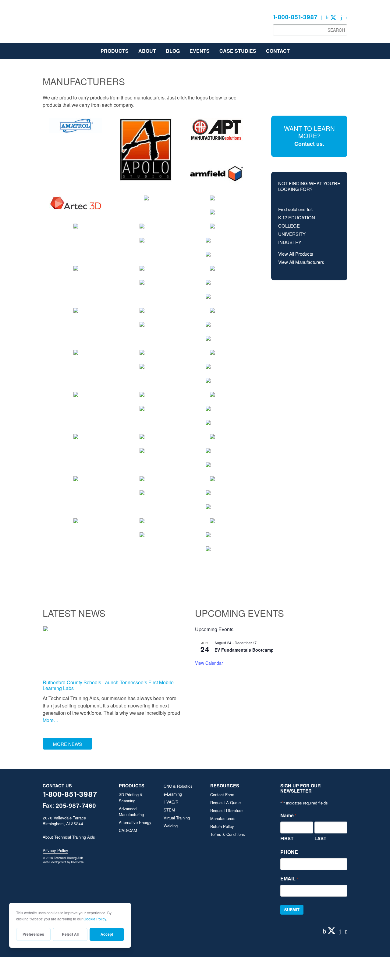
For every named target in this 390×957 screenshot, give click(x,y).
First (286, 838)
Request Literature (226, 810)
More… (50, 720)
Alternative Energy (135, 822)
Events (200, 50)
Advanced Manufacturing (131, 812)
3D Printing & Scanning (131, 798)
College (289, 225)
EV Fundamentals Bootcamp (244, 650)
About (147, 50)
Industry (289, 242)
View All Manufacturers (301, 262)
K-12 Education (296, 217)
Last (320, 838)
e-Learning (173, 794)
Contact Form (222, 794)
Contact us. (309, 144)
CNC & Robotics (178, 786)
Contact (278, 50)
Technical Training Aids (88, 24)
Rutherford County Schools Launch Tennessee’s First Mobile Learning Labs (108, 685)
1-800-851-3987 (295, 16)
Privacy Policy (55, 850)
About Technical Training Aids (69, 837)
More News (67, 744)
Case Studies (237, 50)
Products (115, 50)
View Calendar (209, 663)
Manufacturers (223, 818)
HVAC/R (171, 802)
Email (289, 878)
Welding (171, 826)
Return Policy (222, 826)
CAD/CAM (128, 830)
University (292, 234)
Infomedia (77, 862)
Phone (289, 851)
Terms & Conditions (227, 834)
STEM (169, 810)
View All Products (295, 253)
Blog (173, 50)
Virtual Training (177, 818)
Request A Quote (225, 802)
